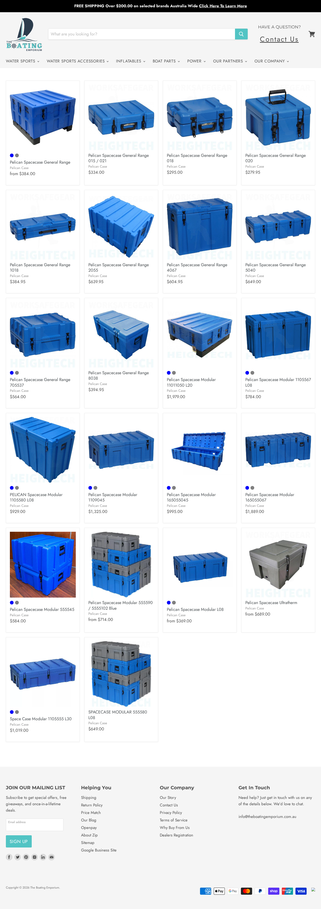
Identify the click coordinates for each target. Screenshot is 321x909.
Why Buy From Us (175, 827)
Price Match (91, 812)
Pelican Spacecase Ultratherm (271, 603)
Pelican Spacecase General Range (40, 162)
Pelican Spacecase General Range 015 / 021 (118, 158)
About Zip (89, 835)
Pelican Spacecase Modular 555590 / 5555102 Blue (120, 605)
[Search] (241, 34)
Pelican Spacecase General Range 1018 (40, 267)
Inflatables (129, 61)
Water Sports (21, 61)
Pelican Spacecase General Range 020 (275, 158)
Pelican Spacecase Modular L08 (195, 609)
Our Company (270, 61)
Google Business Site (99, 850)
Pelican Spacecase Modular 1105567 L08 (278, 382)
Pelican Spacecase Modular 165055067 (269, 497)
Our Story (168, 797)
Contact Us (279, 39)
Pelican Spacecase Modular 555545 (42, 609)
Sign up (19, 841)
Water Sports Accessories (76, 61)
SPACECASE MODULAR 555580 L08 (117, 715)
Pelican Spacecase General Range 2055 (118, 267)
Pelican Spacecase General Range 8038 (118, 375)
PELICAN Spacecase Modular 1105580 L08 (36, 497)
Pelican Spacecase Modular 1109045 (112, 497)
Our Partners (228, 61)
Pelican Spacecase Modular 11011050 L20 (191, 382)
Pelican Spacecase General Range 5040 (275, 267)
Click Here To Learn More (223, 6)
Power (195, 61)
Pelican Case (19, 167)
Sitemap (87, 842)
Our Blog (88, 820)
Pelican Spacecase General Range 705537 (40, 382)
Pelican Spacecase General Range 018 (197, 158)
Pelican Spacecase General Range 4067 (197, 267)
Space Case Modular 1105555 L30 (41, 719)
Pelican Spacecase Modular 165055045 (191, 497)
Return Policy (91, 805)
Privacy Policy (171, 812)
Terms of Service (174, 820)
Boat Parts (165, 61)
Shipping (88, 797)
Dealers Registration (176, 835)
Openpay (89, 827)
